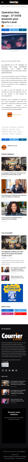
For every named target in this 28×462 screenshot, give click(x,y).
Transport (8, 6)
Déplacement (13, 127)
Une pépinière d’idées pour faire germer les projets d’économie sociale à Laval (13, 173)
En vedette (20, 127)
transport (12, 133)
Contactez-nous (14, 454)
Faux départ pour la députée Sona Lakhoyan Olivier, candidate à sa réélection (13, 196)
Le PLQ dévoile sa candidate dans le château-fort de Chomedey (11, 218)
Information (4, 129)
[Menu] (2, 2)
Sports (19, 131)
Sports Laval (5, 133)
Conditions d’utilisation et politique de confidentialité (14, 456)
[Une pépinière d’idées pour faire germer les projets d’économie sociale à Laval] (14, 164)
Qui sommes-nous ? (21, 458)
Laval (18, 129)
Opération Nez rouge (7, 131)
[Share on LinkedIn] (23, 30)
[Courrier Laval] (14, 2)
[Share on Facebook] (5, 30)
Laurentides (12, 129)
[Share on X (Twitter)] (14, 30)
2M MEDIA (22, 451)
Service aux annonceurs (10, 458)
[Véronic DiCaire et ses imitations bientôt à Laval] (5, 278)
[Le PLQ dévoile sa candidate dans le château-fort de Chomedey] (14, 209)
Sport (15, 131)
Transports (18, 133)
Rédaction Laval (9, 25)
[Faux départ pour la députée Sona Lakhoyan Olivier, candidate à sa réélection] (14, 186)
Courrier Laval (5, 127)
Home (3, 6)
